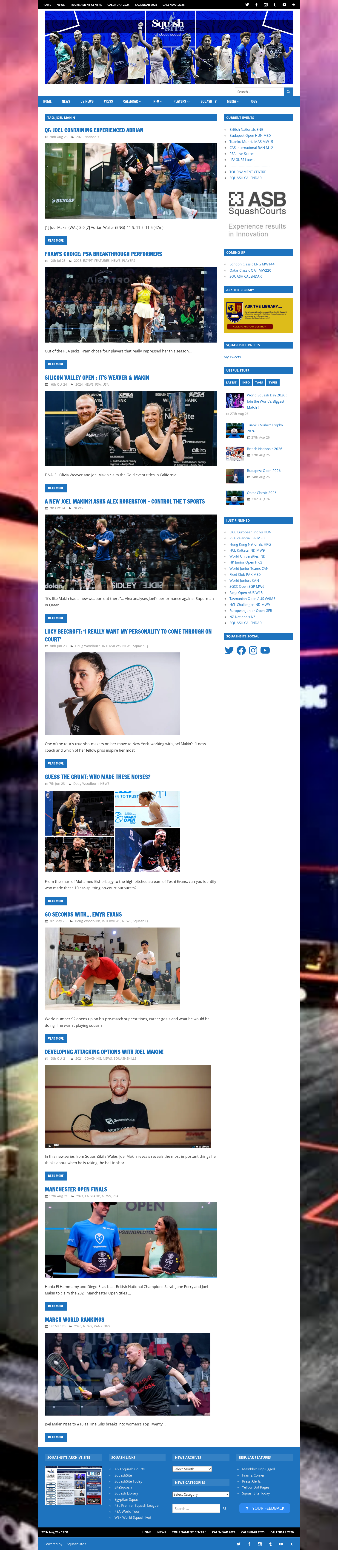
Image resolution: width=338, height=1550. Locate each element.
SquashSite (123, 1475)
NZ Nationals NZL (243, 616)
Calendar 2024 (118, 5)
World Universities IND (247, 556)
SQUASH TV (209, 101)
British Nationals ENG (246, 129)
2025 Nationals (87, 137)
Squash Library (126, 1493)
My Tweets (232, 357)
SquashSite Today (128, 1481)
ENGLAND (92, 1196)
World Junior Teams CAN (249, 568)
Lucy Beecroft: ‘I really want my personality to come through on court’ (128, 635)
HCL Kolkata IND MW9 (247, 550)
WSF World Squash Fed (133, 1517)
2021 (79, 1058)
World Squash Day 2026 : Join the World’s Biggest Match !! (267, 401)
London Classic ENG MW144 (252, 264)
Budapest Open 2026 (264, 470)
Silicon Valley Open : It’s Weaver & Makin (97, 377)
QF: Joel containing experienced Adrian (94, 130)
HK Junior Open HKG (245, 562)
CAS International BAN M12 (251, 147)
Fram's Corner (253, 1475)
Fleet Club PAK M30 (245, 574)
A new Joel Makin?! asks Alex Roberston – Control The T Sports (125, 501)
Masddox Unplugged (258, 1469)
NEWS (61, 5)
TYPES (273, 382)
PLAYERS (180, 101)
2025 (77, 260)
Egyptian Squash (127, 1499)
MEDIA (231, 101)
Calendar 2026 (174, 5)
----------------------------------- (249, 165)
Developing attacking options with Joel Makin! (104, 1052)
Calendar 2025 (146, 5)
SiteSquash (123, 1487)
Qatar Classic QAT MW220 (250, 270)
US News (87, 101)
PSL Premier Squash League (136, 1505)
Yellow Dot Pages (255, 1487)
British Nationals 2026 (264, 448)
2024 (79, 384)
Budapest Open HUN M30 (250, 135)
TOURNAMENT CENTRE (247, 171)
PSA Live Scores (241, 153)
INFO (155, 101)
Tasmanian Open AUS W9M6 (252, 598)
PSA (98, 384)
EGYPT (88, 260)
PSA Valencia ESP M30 (247, 538)
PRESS (108, 101)
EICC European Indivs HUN (250, 532)
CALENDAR (130, 101)
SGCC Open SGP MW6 (246, 586)
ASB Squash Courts (130, 1469)
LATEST (231, 382)
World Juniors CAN (244, 580)
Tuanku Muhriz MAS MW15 (251, 141)
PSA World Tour (127, 1511)
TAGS (259, 382)
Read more (56, 240)
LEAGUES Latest (242, 159)
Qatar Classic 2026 (262, 492)
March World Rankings (74, 1319)
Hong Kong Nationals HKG (250, 544)
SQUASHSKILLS (125, 1058)
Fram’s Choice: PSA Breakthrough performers (103, 254)
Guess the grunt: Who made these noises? (97, 777)
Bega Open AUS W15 (246, 592)
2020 (77, 1326)
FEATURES (102, 260)
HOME (47, 5)
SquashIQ (140, 646)
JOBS (254, 101)
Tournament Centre (86, 5)
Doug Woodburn (87, 646)
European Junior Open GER (250, 610)
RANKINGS (102, 1326)
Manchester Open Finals (76, 1189)
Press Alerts (251, 1481)
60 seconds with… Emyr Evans (83, 914)
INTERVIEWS (111, 646)
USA (106, 384)
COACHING (92, 1058)
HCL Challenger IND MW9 (249, 604)
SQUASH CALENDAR (245, 177)
